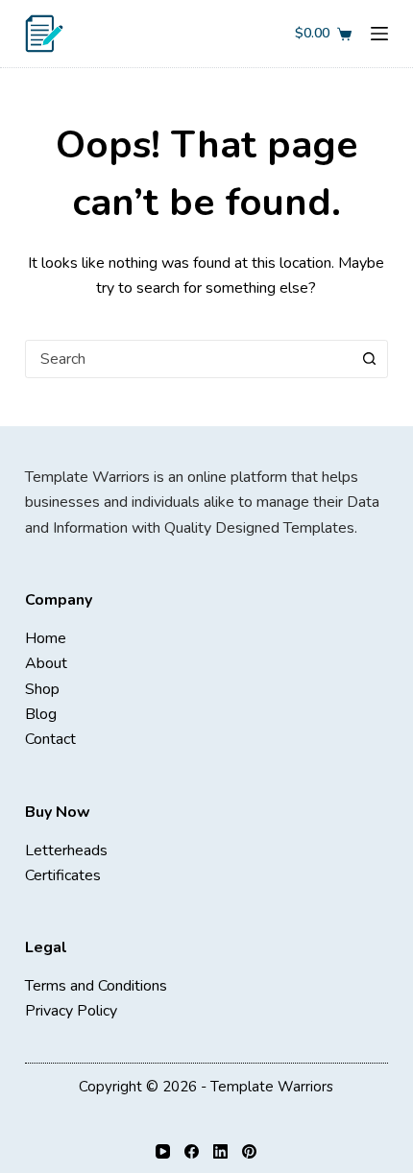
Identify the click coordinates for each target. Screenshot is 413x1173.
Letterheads (66, 850)
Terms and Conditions (96, 985)
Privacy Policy (71, 1010)
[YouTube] (163, 1151)
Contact (50, 739)
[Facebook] (191, 1151)
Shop (42, 689)
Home (45, 638)
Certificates (63, 875)
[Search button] (369, 359)
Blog (41, 714)
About (46, 663)
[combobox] (188, 359)
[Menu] (379, 33)
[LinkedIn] (220, 1151)
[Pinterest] (249, 1151)
